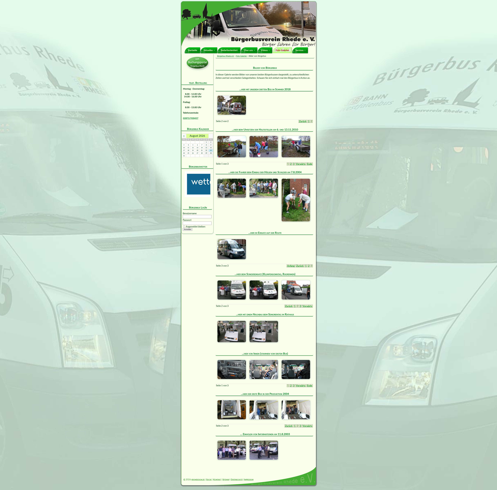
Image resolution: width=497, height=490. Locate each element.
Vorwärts (300, 164)
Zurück (302, 121)
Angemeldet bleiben (195, 227)
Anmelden (187, 229)
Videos (264, 50)
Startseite (192, 50)
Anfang (291, 266)
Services (299, 50)
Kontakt (217, 479)
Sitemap (225, 479)
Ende (309, 164)
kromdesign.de (198, 479)
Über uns (248, 50)
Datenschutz (237, 479)
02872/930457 (190, 118)
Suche (209, 479)
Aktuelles (208, 50)
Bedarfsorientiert (229, 50)
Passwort (187, 220)
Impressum (248, 479)
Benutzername (190, 213)
